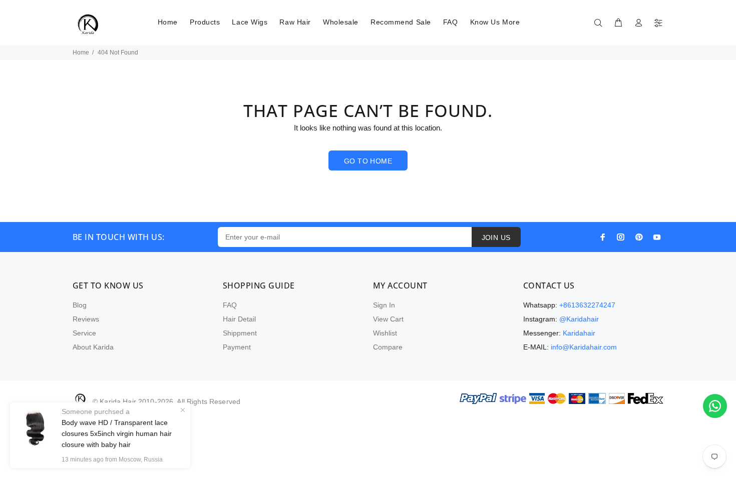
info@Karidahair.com (584, 347)
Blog (80, 305)
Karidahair (579, 333)
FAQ (230, 305)
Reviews (86, 319)
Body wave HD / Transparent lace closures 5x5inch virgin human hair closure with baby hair (117, 433)
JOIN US (496, 238)
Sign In (384, 305)
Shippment (240, 333)
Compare (388, 347)
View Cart (388, 319)
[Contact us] (715, 406)
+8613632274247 (587, 305)
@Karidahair (579, 319)
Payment (237, 347)
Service (84, 333)
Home (81, 52)
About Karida (93, 347)
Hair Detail (239, 319)
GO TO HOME (368, 161)
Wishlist (385, 333)
